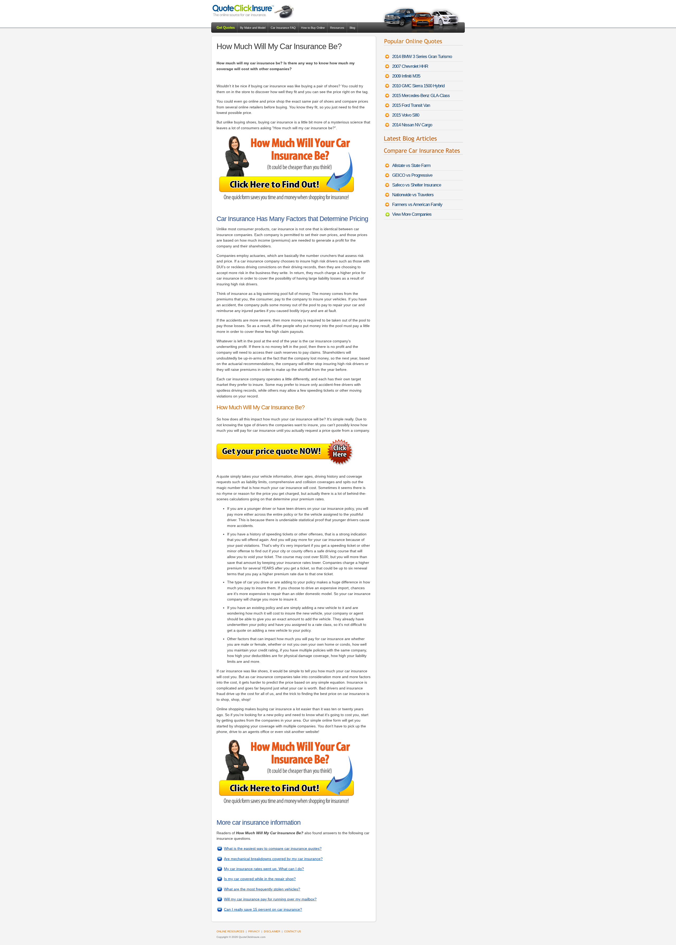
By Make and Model (252, 27)
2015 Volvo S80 (405, 115)
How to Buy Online (313, 27)
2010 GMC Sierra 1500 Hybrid (418, 85)
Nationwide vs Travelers (413, 194)
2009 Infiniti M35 (406, 76)
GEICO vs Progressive (412, 175)
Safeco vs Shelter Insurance (416, 185)
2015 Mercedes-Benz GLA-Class (421, 95)
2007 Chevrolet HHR (410, 66)
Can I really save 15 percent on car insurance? (263, 909)
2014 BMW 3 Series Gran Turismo (422, 56)
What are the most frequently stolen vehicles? (262, 889)
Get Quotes (226, 28)
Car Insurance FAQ (283, 27)
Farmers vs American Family (417, 204)
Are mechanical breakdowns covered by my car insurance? (273, 859)
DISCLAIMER (272, 931)
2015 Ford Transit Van (411, 105)
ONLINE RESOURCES (230, 931)
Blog (352, 27)
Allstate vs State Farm (411, 165)
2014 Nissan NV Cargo (412, 124)
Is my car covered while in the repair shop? (260, 879)
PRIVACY (254, 931)
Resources (337, 27)
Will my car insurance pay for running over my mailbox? (270, 899)
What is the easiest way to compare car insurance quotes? (273, 848)
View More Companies (411, 214)
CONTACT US (292, 931)
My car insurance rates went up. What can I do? (264, 869)
